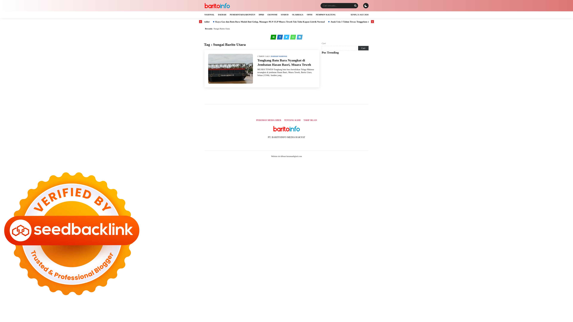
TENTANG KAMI (292, 120)
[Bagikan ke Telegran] (300, 37)
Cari (324, 43)
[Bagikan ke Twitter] (287, 37)
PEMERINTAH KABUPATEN (242, 15)
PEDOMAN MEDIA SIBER (268, 120)
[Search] (355, 5)
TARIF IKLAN (310, 120)
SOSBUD (284, 15)
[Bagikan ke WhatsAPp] (293, 37)
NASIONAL (209, 15)
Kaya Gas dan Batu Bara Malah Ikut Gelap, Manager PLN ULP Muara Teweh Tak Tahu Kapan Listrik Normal (250, 22)
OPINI (309, 15)
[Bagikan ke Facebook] (280, 37)
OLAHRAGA (297, 15)
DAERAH (222, 15)
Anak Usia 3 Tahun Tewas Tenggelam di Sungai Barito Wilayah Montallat (347, 22)
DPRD (261, 15)
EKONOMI (272, 15)
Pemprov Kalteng (326, 15)
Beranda (208, 29)
